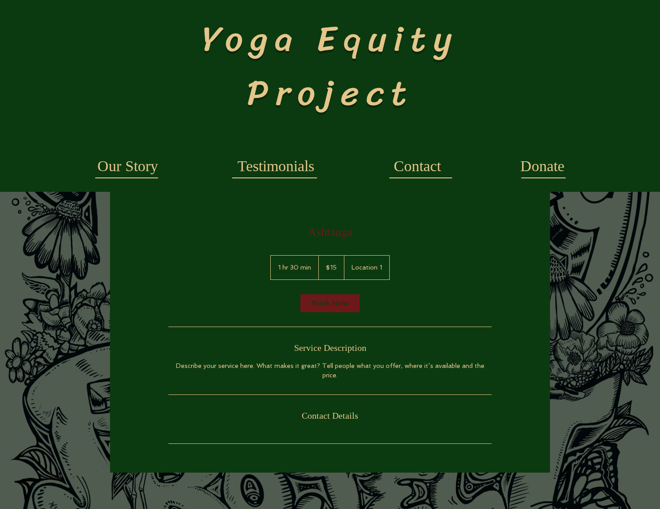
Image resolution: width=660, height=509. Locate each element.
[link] (330, 303)
